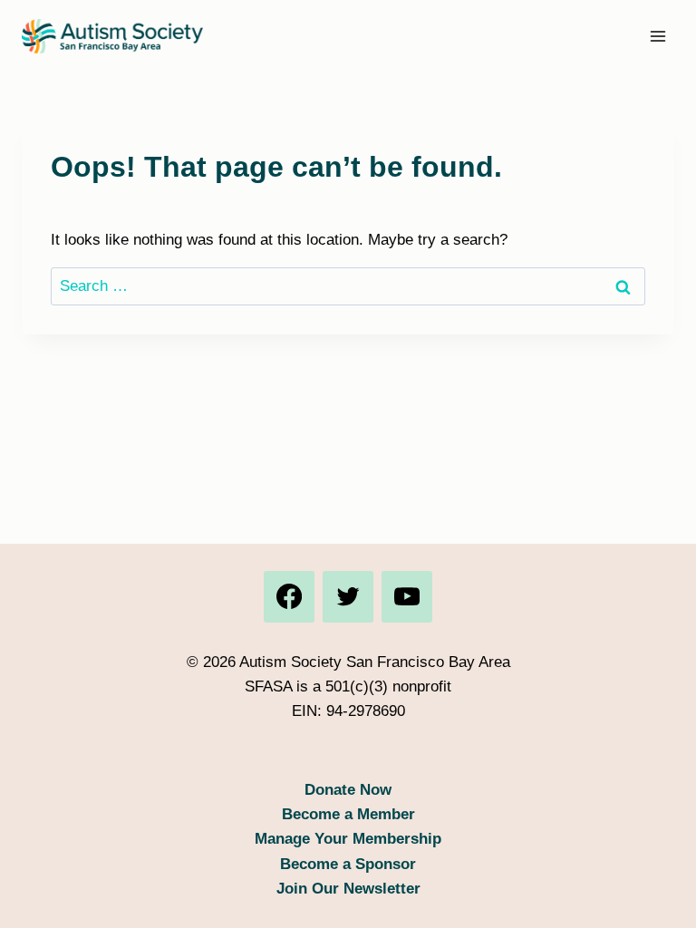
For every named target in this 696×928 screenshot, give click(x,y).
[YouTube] (407, 596)
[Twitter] (348, 596)
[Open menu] (657, 36)
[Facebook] (289, 596)
